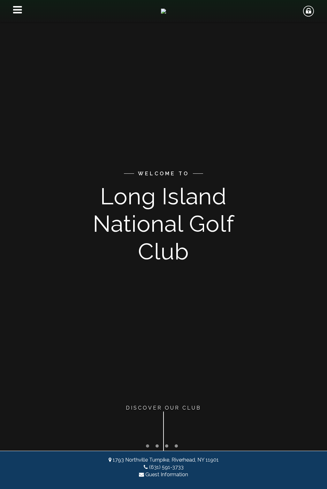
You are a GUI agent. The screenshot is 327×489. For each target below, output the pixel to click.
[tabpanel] (163, 225)
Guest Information (166, 474)
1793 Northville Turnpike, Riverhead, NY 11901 (166, 460)
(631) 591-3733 (166, 467)
